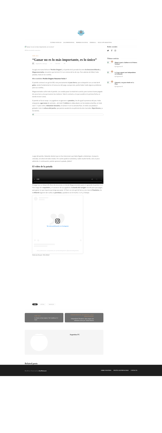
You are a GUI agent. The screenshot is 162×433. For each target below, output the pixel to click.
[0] (109, 64)
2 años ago (44, 63)
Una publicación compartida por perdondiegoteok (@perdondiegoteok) (58, 250)
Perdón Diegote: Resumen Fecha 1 (55, 78)
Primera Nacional (82, 42)
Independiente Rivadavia (80, 314)
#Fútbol (42, 304)
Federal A (93, 42)
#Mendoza (51, 304)
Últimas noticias (56, 42)
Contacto (134, 370)
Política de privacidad (121, 370)
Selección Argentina (105, 42)
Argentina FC (39, 63)
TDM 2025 (35, 55)
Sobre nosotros (106, 370)
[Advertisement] (81, 13)
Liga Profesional (68, 42)
